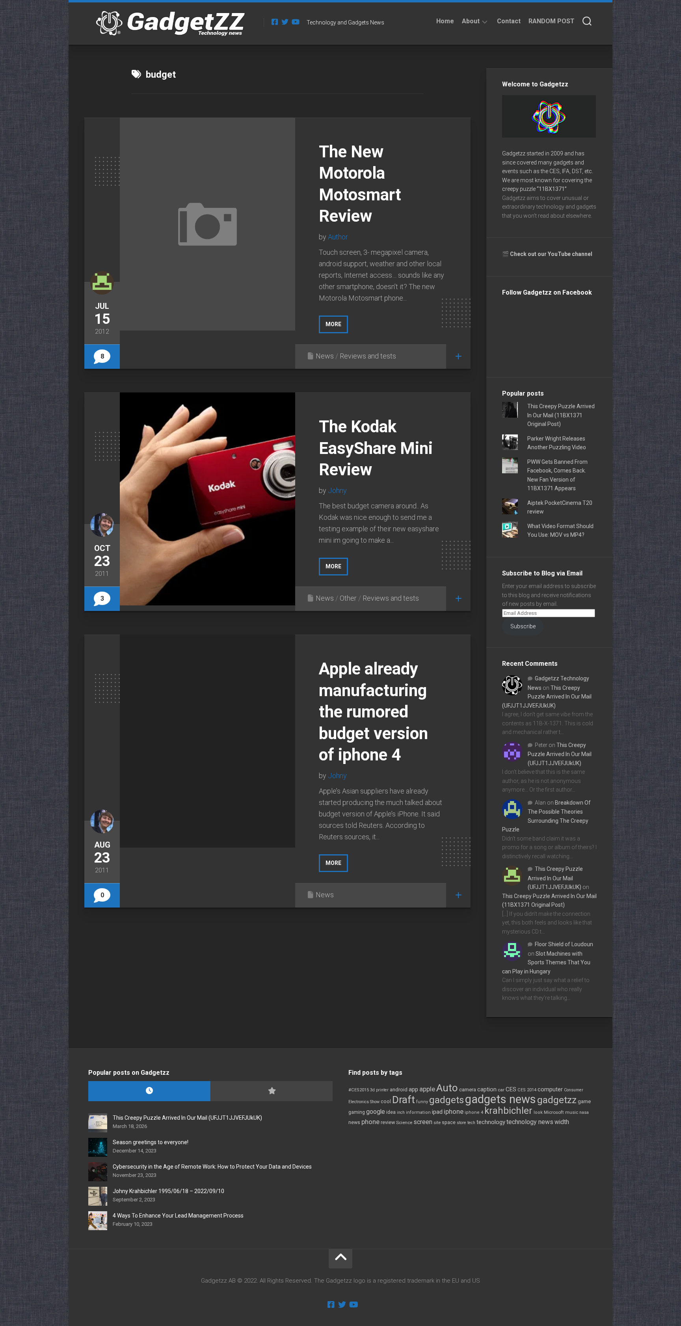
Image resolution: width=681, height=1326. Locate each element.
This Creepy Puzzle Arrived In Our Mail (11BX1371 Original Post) (561, 415)
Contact (509, 21)
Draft (403, 1100)
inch (401, 1112)
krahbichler (508, 1110)
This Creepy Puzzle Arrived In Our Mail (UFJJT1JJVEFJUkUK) (547, 697)
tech (471, 1122)
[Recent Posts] (149, 1091)
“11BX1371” (552, 189)
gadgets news (500, 1099)
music (571, 1112)
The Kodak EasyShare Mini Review (376, 448)
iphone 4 (474, 1112)
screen (422, 1122)
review (388, 1122)
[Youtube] (295, 21)
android (398, 1090)
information (418, 1112)
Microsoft (554, 1112)
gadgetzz (557, 1100)
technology (490, 1122)
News (325, 356)
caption (487, 1089)
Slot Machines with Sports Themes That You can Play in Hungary (546, 963)
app (413, 1089)
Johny (337, 490)
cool (386, 1101)
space (449, 1122)
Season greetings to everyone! (150, 1142)
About (471, 21)
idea (391, 1112)
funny (422, 1101)
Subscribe (523, 626)
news (354, 1122)
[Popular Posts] (271, 1091)
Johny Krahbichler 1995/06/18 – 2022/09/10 (168, 1191)
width (561, 1122)
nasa (584, 1112)
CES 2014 (526, 1090)
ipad (437, 1111)
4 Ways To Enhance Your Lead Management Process (178, 1215)
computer (550, 1089)
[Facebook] (274, 21)
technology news (529, 1122)
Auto (447, 1088)
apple (427, 1089)
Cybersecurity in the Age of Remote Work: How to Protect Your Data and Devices (212, 1167)
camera (467, 1090)
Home (445, 21)
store (461, 1122)
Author (338, 237)
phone (370, 1122)
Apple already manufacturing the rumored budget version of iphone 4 (373, 711)
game (584, 1101)
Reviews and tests (368, 356)
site (437, 1122)
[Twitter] (284, 21)
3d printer (379, 1090)
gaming (356, 1112)
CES (511, 1089)
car (501, 1090)
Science (404, 1122)
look (538, 1112)
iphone (453, 1111)
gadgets (446, 1100)
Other (348, 598)
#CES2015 (358, 1090)
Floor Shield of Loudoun (564, 944)
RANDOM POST (551, 21)
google (375, 1111)
